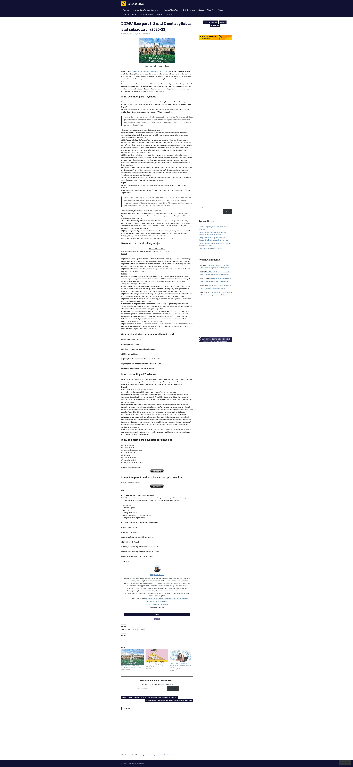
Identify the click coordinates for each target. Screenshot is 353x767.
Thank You (210, 10)
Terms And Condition (146, 14)
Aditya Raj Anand (139, 34)
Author (222, 22)
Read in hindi (215, 26)
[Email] (155, 619)
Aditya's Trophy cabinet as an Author (157, 604)
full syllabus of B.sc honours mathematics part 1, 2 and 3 (149, 71)
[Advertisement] (215, 126)
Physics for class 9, (152, 599)
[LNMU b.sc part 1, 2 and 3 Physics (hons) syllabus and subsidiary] (157, 655)
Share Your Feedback (157, 607)
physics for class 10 (166, 599)
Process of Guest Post (171, 10)
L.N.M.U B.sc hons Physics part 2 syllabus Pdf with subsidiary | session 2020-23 (180, 665)
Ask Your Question (210, 22)
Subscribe (173, 689)
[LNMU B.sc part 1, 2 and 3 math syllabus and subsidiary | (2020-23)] (132, 657)
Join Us (220, 10)
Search (201, 208)
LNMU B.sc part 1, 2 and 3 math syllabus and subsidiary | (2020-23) (168, 700)
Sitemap (201, 10)
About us (126, 10)
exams (148, 34)
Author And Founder (129, 14)
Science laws (136, 4)
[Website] (158, 619)
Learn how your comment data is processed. (161, 755)
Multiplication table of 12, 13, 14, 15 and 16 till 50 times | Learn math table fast (150, 697)
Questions (160, 14)
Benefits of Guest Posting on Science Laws (146, 10)
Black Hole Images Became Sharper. (210, 248)
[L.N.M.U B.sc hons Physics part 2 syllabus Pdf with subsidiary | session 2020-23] (181, 655)
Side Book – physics (188, 10)
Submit (157, 614)
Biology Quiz (171, 14)
